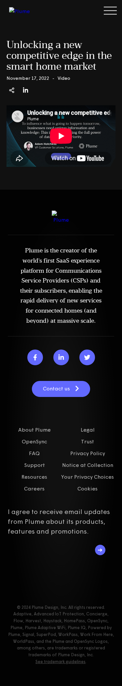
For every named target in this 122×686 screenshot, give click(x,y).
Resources (34, 476)
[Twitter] (87, 357)
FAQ (34, 453)
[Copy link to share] (12, 90)
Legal (88, 429)
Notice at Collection (87, 465)
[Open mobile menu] (110, 11)
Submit (100, 550)
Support (34, 465)
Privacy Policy (87, 453)
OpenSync (34, 441)
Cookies (87, 488)
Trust (87, 441)
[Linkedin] (61, 357)
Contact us (56, 388)
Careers (34, 488)
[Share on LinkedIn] (25, 90)
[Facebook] (35, 357)
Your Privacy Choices (87, 476)
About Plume (34, 429)
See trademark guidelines (60, 661)
